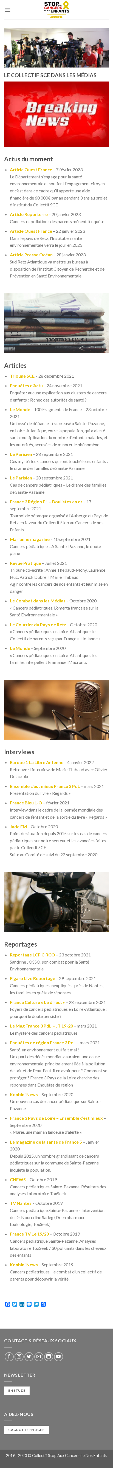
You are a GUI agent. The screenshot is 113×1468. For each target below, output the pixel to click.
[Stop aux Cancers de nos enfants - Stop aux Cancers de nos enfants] (56, 9)
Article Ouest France (31, 169)
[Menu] (7, 9)
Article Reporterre (29, 214)
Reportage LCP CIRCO (32, 954)
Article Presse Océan (31, 254)
